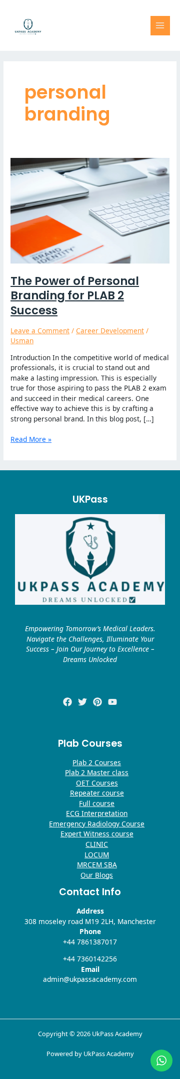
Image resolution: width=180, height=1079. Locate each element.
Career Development (110, 330)
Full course (96, 803)
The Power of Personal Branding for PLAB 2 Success (74, 295)
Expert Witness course (97, 833)
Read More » (31, 439)
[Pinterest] (97, 701)
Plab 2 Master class (96, 772)
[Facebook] (67, 701)
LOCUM (96, 854)
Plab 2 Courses (96, 762)
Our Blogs (96, 875)
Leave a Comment (40, 330)
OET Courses (97, 783)
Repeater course (97, 793)
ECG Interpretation (97, 813)
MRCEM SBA (97, 864)
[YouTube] (112, 701)
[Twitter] (82, 701)
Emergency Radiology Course (96, 823)
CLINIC (97, 844)
